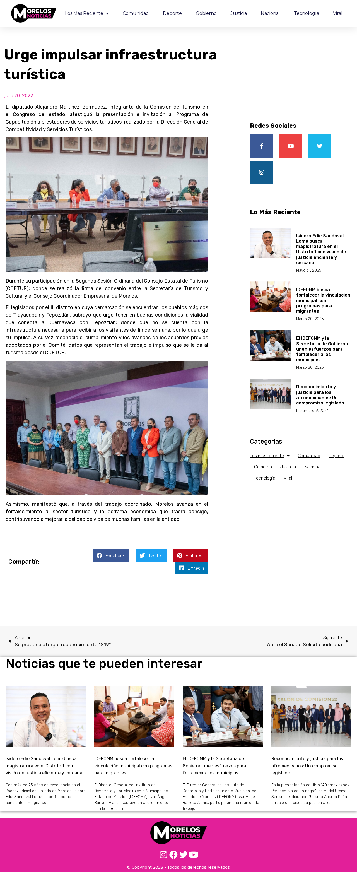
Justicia (239, 13)
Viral (337, 13)
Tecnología (306, 13)
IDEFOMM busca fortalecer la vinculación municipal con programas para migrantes (323, 300)
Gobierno (206, 13)
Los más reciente (84, 13)
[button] (111, 555)
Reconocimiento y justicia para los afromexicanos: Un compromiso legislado (320, 395)
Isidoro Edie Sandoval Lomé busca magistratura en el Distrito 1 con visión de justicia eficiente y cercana (321, 249)
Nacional (270, 13)
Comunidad (136, 13)
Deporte (172, 13)
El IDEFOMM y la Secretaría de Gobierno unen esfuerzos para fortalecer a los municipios (322, 349)
